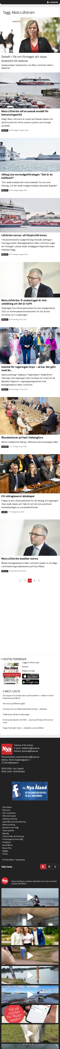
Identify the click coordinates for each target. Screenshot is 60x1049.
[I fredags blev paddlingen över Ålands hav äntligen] (30, 897)
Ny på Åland (7, 845)
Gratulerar (7, 842)
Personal (6, 810)
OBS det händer (9, 815)
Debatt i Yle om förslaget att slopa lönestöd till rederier (24, 58)
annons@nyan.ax (30, 751)
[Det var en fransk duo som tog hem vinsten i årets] (30, 975)
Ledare (4, 512)
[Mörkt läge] (55, 866)
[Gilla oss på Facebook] (30, 791)
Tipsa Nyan (7, 807)
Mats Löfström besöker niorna (19, 558)
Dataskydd (20, 859)
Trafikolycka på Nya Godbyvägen (16, 714)
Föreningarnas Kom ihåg (13, 839)
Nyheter (5, 130)
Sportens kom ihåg (10, 827)
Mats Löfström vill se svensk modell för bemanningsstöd (25, 113)
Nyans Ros (7, 847)
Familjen (5, 447)
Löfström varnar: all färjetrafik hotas (24, 235)
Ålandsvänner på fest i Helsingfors (22, 437)
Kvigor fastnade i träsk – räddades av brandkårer (23, 727)
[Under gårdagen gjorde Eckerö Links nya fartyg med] (30, 994)
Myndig (6, 833)
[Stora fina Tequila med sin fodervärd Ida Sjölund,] (30, 1033)
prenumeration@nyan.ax (27, 756)
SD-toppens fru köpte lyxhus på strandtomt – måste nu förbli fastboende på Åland (28, 697)
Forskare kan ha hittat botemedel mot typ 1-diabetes (25, 708)
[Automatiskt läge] (43, 866)
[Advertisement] (30, 620)
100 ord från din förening (13, 836)
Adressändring (9, 824)
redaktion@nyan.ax (30, 748)
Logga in (54, 2)
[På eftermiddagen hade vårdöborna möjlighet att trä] (30, 936)
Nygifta (5, 850)
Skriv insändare (9, 812)
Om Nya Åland (8, 859)
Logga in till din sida (30, 662)
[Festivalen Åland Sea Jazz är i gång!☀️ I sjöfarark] (30, 917)
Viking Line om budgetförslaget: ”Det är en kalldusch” (27, 176)
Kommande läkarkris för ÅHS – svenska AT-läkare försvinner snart (28, 721)
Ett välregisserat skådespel (17, 496)
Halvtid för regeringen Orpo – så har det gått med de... (28, 368)
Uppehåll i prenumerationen (14, 821)
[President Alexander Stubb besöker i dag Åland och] (30, 956)
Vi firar (5, 853)
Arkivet (25, 666)
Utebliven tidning (10, 818)
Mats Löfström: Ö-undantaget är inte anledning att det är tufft (23, 302)
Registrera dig (28, 670)
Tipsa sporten (8, 830)
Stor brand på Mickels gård (14, 703)
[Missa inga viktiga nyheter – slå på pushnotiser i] (30, 1014)
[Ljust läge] (49, 866)
